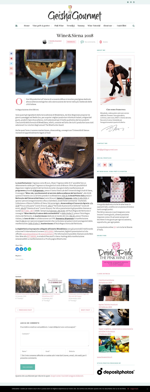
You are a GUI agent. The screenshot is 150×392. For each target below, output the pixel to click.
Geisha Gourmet (56, 41)
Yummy (81, 26)
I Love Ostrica (103, 273)
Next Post (85, 310)
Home (27, 26)
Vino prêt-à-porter (41, 26)
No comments (90, 42)
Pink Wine (59, 26)
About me (107, 26)
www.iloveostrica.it (104, 357)
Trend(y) (71, 26)
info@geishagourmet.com (107, 149)
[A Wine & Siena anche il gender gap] (27, 286)
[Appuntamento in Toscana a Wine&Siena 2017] (54, 286)
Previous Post (25, 310)
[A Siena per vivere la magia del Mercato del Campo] (81, 286)
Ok (128, 388)
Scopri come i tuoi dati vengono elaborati (67, 376)
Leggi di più (134, 388)
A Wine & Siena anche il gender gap (26, 294)
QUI (115, 227)
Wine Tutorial (94, 26)
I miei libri (121, 26)
